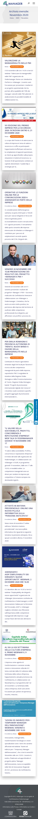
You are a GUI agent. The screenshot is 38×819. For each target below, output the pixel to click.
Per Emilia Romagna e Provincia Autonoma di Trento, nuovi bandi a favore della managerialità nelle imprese (17, 347)
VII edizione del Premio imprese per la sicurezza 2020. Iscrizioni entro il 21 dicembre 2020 (18, 129)
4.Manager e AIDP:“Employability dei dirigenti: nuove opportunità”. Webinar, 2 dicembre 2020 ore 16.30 (18, 577)
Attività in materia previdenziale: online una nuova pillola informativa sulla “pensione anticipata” (19, 510)
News (6, 67)
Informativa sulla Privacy (10, 807)
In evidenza (8, 206)
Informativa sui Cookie (27, 807)
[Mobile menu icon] (34, 3)
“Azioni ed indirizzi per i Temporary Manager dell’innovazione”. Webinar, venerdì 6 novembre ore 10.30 (17, 725)
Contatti (19, 809)
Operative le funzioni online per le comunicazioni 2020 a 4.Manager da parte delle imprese (18, 197)
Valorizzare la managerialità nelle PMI (18, 61)
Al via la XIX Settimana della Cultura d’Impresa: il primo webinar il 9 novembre (18, 651)
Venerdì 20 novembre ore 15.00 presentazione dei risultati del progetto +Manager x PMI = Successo (18, 274)
